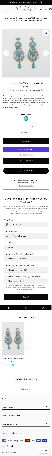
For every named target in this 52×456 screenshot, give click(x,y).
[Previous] (6, 53)
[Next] (46, 53)
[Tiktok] (12, 446)
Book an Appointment (26, 161)
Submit (26, 297)
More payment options (26, 155)
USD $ (18, 433)
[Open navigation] (7, 9)
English (4, 433)
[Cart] (50, 9)
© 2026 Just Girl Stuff (9, 452)
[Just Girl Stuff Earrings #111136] (13, 339)
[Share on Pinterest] (42, 307)
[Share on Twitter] (25, 307)
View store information (26, 186)
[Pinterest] (8, 446)
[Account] (46, 9)
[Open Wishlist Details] (40, 9)
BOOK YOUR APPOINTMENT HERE (26, 2)
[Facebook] (3, 446)
